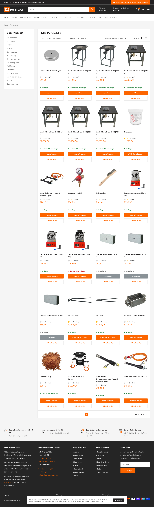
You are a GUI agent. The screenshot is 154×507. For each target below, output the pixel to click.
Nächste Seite (139, 414)
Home (6, 17)
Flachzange (100, 315)
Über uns (80, 17)
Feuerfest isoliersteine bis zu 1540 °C (135, 255)
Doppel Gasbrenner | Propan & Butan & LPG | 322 (50, 194)
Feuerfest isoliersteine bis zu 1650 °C (51, 316)
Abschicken (128, 470)
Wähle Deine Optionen (135, 154)
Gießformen (11, 66)
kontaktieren (8, 482)
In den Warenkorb (52, 93)
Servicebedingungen (45, 468)
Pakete (75, 465)
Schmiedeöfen (40, 17)
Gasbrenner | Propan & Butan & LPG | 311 (135, 377)
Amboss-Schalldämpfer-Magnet (50, 71)
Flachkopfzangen (73, 315)
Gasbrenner (11, 69)
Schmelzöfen (55, 17)
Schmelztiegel (12, 55)
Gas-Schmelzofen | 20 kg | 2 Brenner (77, 377)
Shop (14, 17)
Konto (115, 10)
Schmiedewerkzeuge (14, 77)
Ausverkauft (108, 276)
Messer (68, 17)
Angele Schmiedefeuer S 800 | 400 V (107, 133)
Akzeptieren (118, 500)
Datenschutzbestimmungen (48, 475)
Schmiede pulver (13, 62)
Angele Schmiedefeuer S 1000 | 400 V (51, 133)
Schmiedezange (78, 472)
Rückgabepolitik (44, 472)
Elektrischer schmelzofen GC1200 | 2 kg (51, 255)
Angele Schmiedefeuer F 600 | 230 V (79, 72)
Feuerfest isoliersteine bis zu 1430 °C (107, 255)
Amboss (9, 48)
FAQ (100, 17)
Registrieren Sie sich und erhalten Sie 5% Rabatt (132, 2)
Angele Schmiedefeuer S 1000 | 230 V (136, 72)
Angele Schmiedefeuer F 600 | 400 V (107, 72)
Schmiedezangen (13, 73)
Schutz (9, 80)
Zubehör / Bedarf (13, 84)
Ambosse (76, 452)
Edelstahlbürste (101, 193)
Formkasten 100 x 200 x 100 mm (135, 315)
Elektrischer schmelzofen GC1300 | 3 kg (79, 255)
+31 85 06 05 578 (44, 458)
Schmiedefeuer (12, 52)
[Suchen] (92, 9)
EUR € (7, 495)
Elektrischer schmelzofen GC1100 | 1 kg (135, 194)
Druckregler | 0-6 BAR (75, 193)
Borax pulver (128, 132)
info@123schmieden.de (46, 461)
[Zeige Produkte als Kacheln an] (142, 38)
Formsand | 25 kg (45, 376)
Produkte (24, 17)
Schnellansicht (52, 98)
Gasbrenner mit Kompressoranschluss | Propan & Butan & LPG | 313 (107, 379)
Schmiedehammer (13, 59)
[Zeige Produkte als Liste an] (146, 38)
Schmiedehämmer (102, 452)
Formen (98, 458)
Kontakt (91, 17)
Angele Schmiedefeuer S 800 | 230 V (79, 133)
